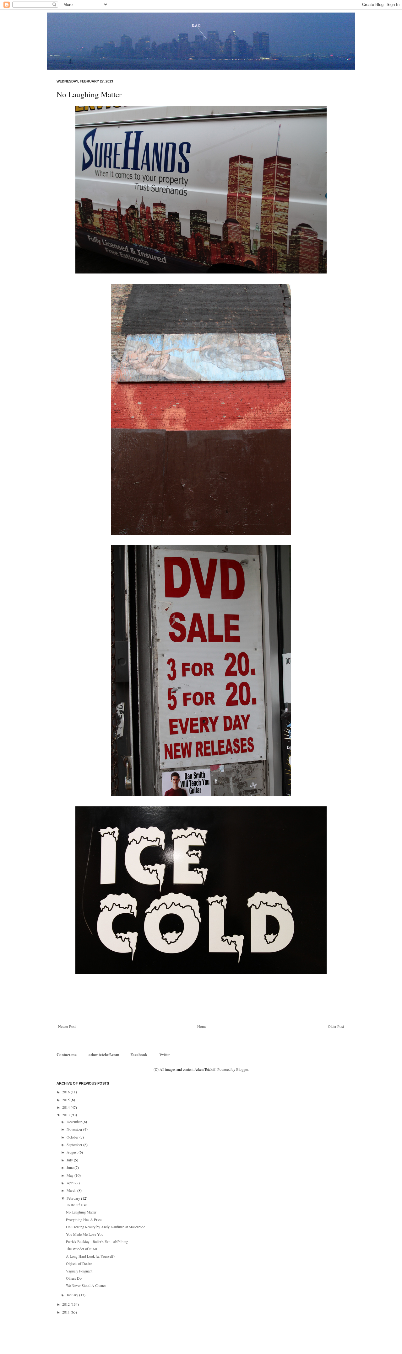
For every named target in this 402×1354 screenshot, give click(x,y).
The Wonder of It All (81, 1248)
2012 (66, 1304)
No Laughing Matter (81, 1211)
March (72, 1190)
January (73, 1294)
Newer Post (67, 1026)
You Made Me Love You (84, 1234)
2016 (66, 1091)
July (70, 1159)
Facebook (138, 1054)
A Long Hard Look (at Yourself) (90, 1256)
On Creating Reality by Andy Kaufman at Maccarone (105, 1226)
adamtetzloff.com (104, 1054)
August (73, 1152)
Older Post (336, 1026)
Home (201, 1026)
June (70, 1167)
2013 (66, 1114)
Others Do (74, 1278)
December (75, 1121)
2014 (66, 1107)
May (70, 1175)
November (75, 1129)
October (73, 1136)
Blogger (242, 1069)
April (71, 1182)
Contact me (67, 1054)
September (75, 1144)
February (74, 1198)
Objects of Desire (79, 1263)
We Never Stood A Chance (86, 1285)
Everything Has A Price (83, 1219)
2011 (66, 1311)
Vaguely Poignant (79, 1270)
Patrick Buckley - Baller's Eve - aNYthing (97, 1241)
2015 (66, 1099)
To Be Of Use (76, 1204)
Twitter (164, 1054)
